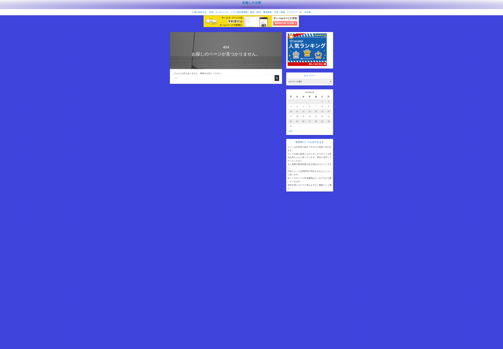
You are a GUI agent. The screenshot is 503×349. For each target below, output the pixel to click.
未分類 (307, 12)
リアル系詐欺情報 (239, 12)
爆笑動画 (267, 12)
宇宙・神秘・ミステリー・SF (288, 12)
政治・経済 (255, 12)
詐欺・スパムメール (218, 12)
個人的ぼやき (200, 12)
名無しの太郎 (251, 2)
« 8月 (290, 131)
